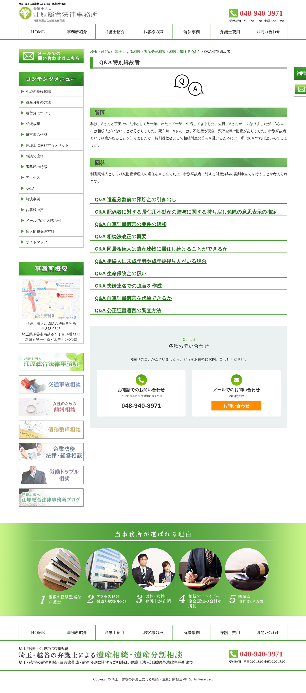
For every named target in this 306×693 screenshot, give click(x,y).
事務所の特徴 (36, 167)
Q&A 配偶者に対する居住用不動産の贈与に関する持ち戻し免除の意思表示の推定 (188, 212)
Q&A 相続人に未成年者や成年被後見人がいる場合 (151, 261)
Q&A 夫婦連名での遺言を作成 (128, 286)
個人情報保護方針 (40, 231)
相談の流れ (35, 156)
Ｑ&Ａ (30, 188)
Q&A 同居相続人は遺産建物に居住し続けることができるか (161, 249)
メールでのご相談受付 (44, 220)
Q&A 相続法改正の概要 (121, 236)
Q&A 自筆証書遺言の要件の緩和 (130, 224)
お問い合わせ (236, 406)
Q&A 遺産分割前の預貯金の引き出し (136, 199)
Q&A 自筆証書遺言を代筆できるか (133, 298)
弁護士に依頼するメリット (47, 145)
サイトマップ (36, 242)
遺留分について (38, 113)
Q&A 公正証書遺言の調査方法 (128, 310)
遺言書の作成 (36, 134)
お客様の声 (35, 210)
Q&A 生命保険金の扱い (121, 273)
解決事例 (33, 199)
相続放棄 (33, 124)
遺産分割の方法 (38, 102)
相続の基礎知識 (38, 91)
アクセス (33, 177)
